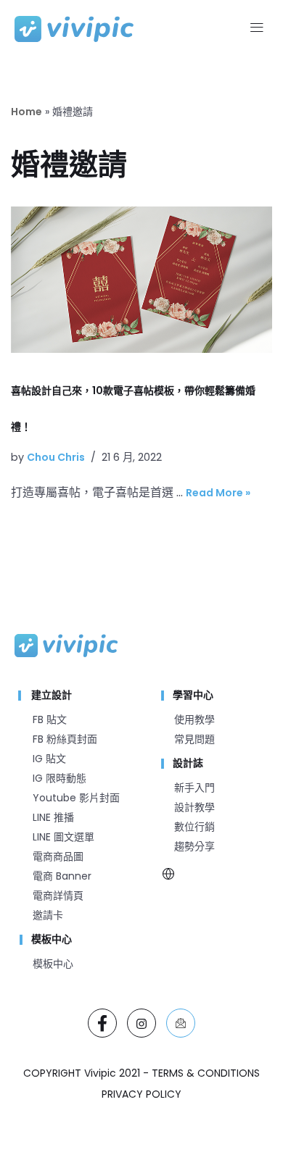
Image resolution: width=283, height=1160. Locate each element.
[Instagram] (141, 1023)
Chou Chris (56, 457)
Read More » (218, 492)
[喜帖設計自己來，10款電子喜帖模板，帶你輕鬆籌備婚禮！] (141, 279)
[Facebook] (102, 1023)
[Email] (180, 1023)
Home (26, 111)
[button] (256, 28)
